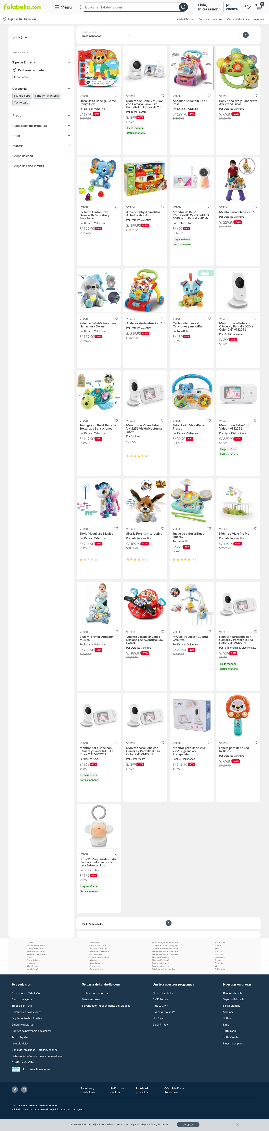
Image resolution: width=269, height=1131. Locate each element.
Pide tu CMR (160, 1005)
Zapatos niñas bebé (160, 963)
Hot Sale (158, 1018)
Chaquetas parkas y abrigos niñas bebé (166, 945)
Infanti (218, 945)
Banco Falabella (232, 993)
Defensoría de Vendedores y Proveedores (37, 1056)
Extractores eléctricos (99, 957)
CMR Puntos (160, 999)
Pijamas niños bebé (160, 960)
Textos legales (20, 1037)
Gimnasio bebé (95, 954)
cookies (165, 1124)
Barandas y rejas (96, 963)
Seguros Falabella (233, 999)
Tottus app (229, 1030)
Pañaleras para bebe (35, 951)
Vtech (217, 966)
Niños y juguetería (47, 95)
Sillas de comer (33, 966)
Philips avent (220, 969)
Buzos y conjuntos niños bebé (165, 942)
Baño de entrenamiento (99, 951)
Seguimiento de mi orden (27, 1018)
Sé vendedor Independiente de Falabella (106, 1005)
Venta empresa (91, 999)
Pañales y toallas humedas (163, 969)
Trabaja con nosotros (95, 993)
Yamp (217, 948)
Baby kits (219, 963)
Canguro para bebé (97, 945)
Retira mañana (21, 77)
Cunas (29, 957)
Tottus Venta (230, 1037)
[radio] (127, 456)
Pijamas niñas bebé (160, 957)
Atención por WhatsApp (26, 993)
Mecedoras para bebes (36, 954)
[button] (134, 7)
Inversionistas (20, 1043)
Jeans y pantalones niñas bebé (165, 951)
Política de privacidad (142, 1090)
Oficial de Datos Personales (174, 1090)
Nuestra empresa (233, 1043)
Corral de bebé (33, 960)
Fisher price (220, 942)
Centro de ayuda (22, 999)
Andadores (31, 963)
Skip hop (219, 954)
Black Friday (160, 1024)
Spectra (218, 951)
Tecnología (21, 102)
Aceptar (188, 1124)
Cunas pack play (96, 969)
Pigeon (218, 960)
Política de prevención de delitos (31, 1030)
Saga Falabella (231, 1005)
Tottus (227, 1018)
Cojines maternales (35, 948)
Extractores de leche (36, 945)
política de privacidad (144, 1124)
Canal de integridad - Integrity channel (35, 1049)
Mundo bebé (22, 95)
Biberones (93, 960)
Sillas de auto (95, 966)
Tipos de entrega (22, 1005)
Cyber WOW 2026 (164, 1012)
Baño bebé (94, 942)
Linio (226, 1024)
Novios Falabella (163, 993)
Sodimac (228, 1012)
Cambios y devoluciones (26, 1012)
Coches (30, 942)
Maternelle (219, 957)
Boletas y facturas (22, 1024)
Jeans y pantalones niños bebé (165, 954)
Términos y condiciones (88, 1090)
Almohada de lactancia (99, 948)
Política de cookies (117, 1090)
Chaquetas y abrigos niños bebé (166, 948)
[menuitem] (182, 19)
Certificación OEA (23, 1062)
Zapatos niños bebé (160, 966)
